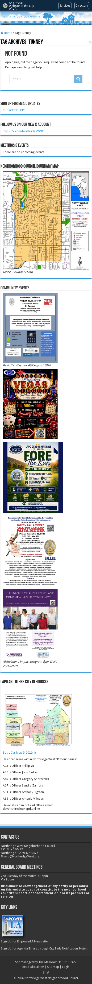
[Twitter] (48, 972)
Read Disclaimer (33, 967)
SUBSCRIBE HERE (14, 110)
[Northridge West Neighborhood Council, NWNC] (46, 18)
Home (7, 33)
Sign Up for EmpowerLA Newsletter (25, 941)
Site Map (53, 967)
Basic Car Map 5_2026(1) (19, 752)
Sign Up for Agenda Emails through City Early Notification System (44, 948)
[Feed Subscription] (90, 42)
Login (66, 967)
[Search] (78, 79)
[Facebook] (43, 972)
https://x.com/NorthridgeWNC (23, 131)
